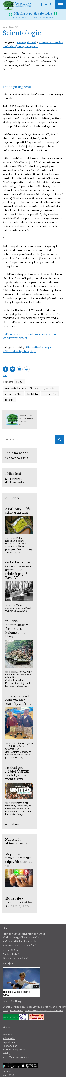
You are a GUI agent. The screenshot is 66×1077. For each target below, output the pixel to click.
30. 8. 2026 (22, 458)
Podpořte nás (10, 1045)
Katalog (6, 1053)
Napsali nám (9, 1042)
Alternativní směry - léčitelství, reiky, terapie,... (31, 388)
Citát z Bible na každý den (39, 17)
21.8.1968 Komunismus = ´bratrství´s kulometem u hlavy (16, 628)
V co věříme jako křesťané (16, 1057)
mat (16, 26)
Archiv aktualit (12, 824)
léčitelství (32, 394)
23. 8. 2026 (10, 458)
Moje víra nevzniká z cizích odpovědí (18, 858)
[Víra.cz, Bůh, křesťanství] (17, 5)
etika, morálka (13, 394)
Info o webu (9, 1038)
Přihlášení (13, 473)
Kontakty (7, 1034)
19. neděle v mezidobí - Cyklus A (18, 902)
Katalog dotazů (26, 42)
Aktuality (12, 498)
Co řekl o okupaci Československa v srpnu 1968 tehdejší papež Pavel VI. (18, 570)
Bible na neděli (17, 453)
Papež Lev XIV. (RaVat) (37, 1006)
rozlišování (50, 394)
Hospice (19, 1006)
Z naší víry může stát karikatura (18, 511)
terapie (9, 399)
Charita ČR (8, 1006)
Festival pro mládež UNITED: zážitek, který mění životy (17, 773)
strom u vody (24, 421)
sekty (19, 382)
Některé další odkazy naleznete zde (44, 1010)
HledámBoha (16, 1010)
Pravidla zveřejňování (14, 1049)
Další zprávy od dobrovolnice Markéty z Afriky (18, 700)
